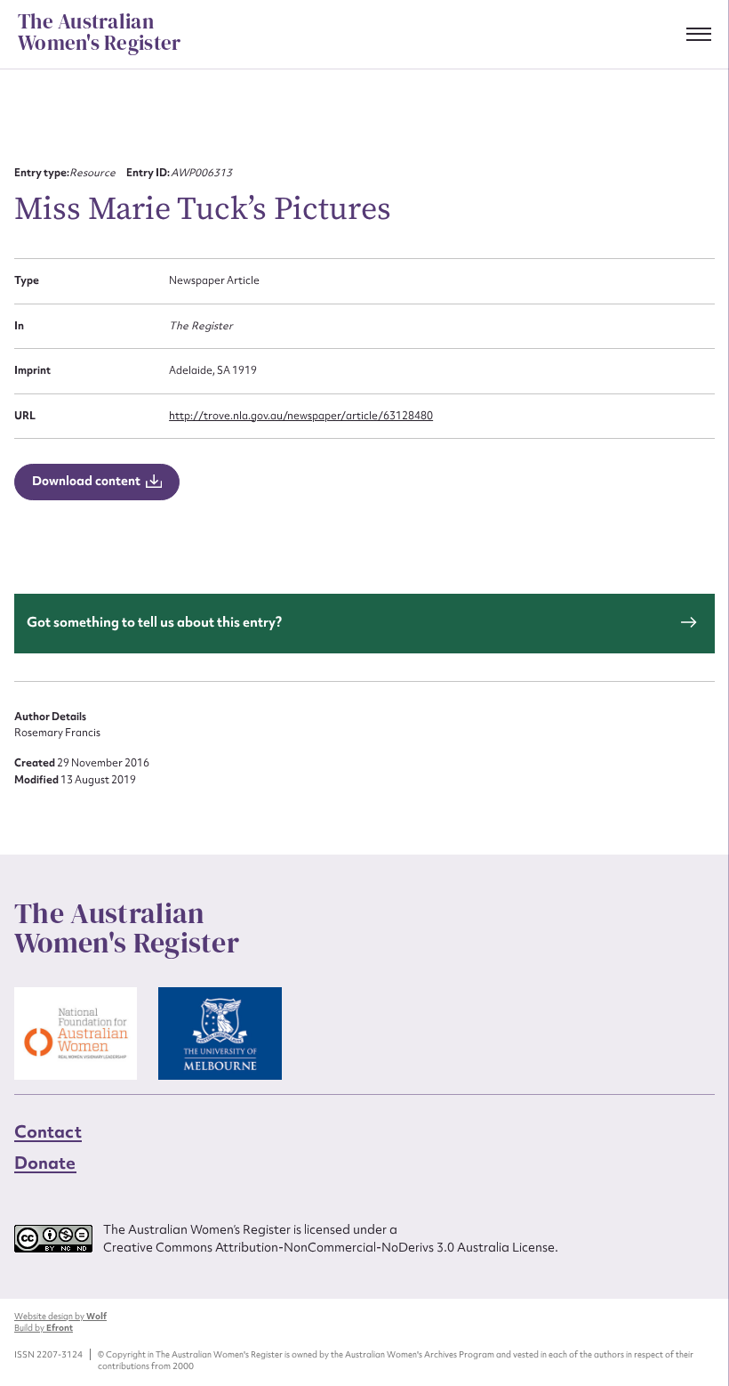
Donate (45, 1162)
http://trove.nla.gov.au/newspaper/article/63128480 (301, 416)
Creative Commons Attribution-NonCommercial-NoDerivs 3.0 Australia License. (330, 1247)
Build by (43, 1327)
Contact (48, 1131)
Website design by (60, 1316)
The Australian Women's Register (99, 33)
